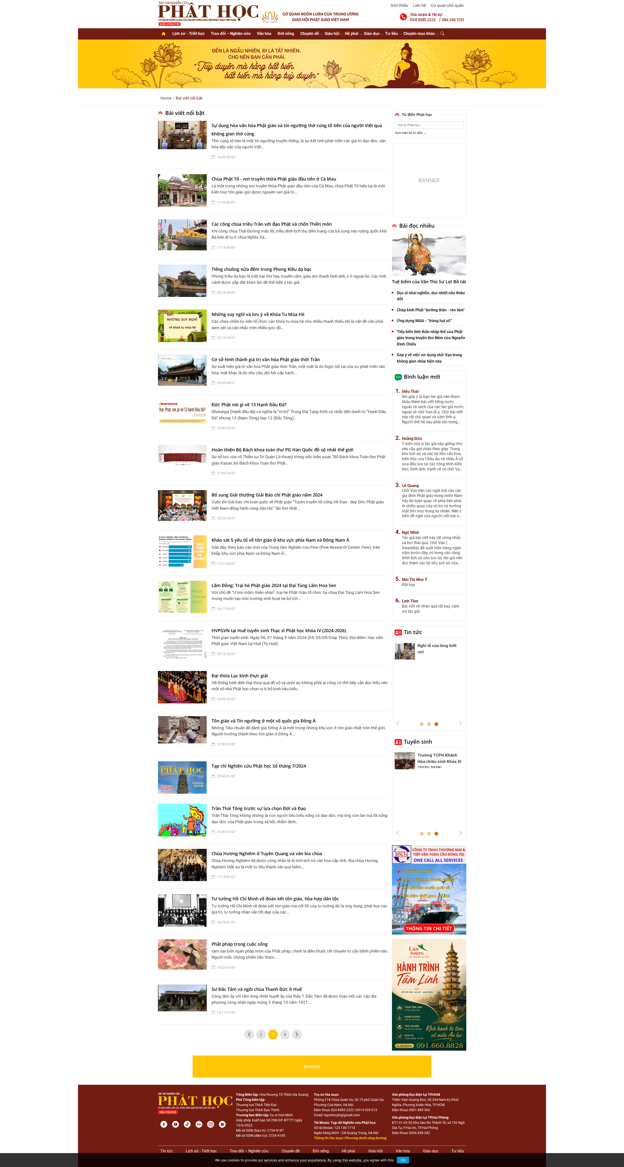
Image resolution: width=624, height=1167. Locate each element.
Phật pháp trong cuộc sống (240, 944)
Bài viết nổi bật (189, 98)
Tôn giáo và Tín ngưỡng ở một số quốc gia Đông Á (264, 721)
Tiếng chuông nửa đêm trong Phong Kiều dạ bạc (262, 269)
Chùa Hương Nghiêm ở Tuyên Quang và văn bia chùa (267, 853)
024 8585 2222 (342, 1110)
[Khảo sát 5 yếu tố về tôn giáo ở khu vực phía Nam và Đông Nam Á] (183, 552)
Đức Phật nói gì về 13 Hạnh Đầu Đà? (249, 404)
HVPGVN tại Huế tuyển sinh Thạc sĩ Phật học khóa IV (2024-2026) (279, 630)
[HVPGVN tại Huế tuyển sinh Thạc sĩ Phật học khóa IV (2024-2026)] (183, 643)
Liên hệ (419, 5)
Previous (397, 723)
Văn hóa (264, 33)
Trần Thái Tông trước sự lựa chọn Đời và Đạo (259, 808)
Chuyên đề (309, 33)
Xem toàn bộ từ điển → (411, 133)
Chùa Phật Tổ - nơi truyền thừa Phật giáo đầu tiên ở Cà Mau (274, 179)
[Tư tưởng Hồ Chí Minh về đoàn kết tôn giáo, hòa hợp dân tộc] (183, 911)
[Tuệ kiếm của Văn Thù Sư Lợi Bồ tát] (429, 255)
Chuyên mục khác (419, 33)
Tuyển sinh (418, 741)
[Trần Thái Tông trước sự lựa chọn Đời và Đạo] (183, 821)
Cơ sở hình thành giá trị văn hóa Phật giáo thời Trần (266, 359)
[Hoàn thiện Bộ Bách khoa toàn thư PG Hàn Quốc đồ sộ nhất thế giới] (183, 462)
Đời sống (286, 33)
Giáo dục (372, 33)
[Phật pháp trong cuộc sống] (183, 956)
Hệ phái (351, 33)
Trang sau (297, 1034)
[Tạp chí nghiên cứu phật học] (208, 13)
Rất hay (408, 584)
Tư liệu (391, 33)
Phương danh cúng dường (365, 1138)
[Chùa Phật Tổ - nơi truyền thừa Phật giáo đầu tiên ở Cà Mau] (183, 191)
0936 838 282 (419, 1133)
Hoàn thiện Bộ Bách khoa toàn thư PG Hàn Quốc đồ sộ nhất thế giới (282, 450)
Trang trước (249, 1034)
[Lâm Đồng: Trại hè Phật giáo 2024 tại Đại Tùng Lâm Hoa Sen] (183, 598)
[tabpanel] (429, 652)
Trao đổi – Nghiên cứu (231, 33)
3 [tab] (436, 724)
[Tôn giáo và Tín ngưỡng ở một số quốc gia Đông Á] (183, 733)
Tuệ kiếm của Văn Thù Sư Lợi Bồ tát (429, 281)
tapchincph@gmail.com (342, 1115)
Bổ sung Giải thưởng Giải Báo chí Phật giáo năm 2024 (267, 495)
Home (166, 98)
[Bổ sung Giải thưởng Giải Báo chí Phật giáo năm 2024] (183, 507)
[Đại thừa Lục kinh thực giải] (183, 688)
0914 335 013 (366, 1110)
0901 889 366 (419, 1110)
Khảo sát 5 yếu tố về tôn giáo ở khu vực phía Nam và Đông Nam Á (280, 540)
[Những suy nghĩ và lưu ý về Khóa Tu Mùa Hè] (183, 327)
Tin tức (413, 632)
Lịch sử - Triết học (188, 33)
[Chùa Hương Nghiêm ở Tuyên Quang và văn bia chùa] (183, 866)
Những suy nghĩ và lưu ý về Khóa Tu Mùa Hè (258, 314)
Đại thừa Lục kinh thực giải (240, 676)
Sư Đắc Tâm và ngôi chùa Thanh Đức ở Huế (257, 989)
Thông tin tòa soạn (328, 1138)
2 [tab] (429, 724)
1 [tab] (421, 724)
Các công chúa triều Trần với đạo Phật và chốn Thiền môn (272, 224)
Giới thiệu (399, 5)
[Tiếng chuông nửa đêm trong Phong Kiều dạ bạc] (183, 282)
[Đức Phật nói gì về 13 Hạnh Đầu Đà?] (183, 417)
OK (402, 1160)
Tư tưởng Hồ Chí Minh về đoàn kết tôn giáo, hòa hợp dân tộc (275, 899)
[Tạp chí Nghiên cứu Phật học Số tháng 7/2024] (183, 777)
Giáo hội (332, 33)
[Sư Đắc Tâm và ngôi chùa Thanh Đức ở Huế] (183, 1002)
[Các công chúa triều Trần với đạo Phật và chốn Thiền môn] (183, 236)
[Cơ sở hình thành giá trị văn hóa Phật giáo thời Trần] (183, 372)
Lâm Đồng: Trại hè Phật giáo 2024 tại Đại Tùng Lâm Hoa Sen (274, 585)
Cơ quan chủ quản (447, 5)
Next (461, 723)
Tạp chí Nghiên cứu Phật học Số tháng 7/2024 (259, 766)
